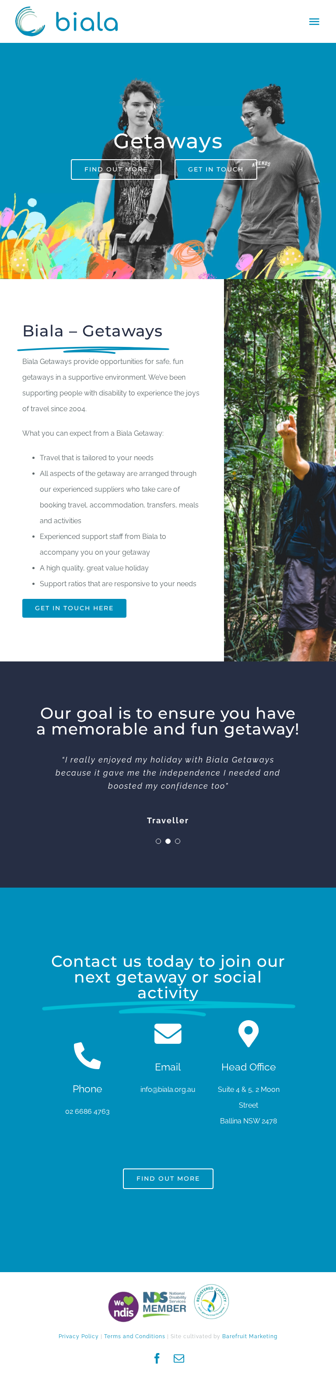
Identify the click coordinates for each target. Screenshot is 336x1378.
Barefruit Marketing (249, 1336)
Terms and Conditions (134, 1336)
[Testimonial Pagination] (158, 841)
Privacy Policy (79, 1336)
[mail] (179, 1358)
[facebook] (157, 1358)
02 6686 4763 (87, 1111)
